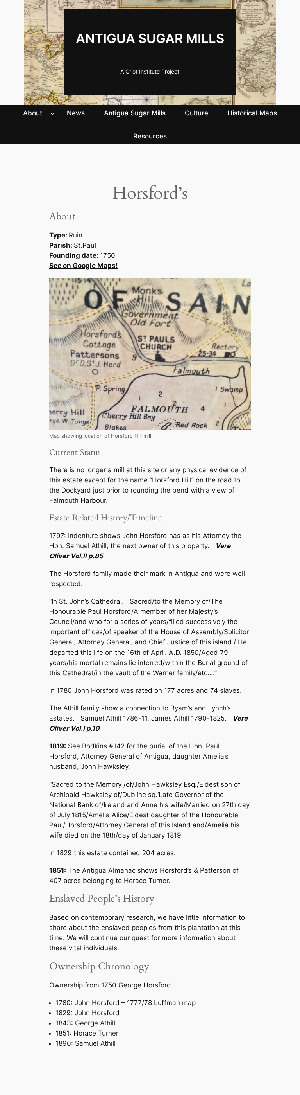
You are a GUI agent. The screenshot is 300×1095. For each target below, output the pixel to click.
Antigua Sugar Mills (150, 38)
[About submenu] (52, 113)
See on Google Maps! (83, 266)
